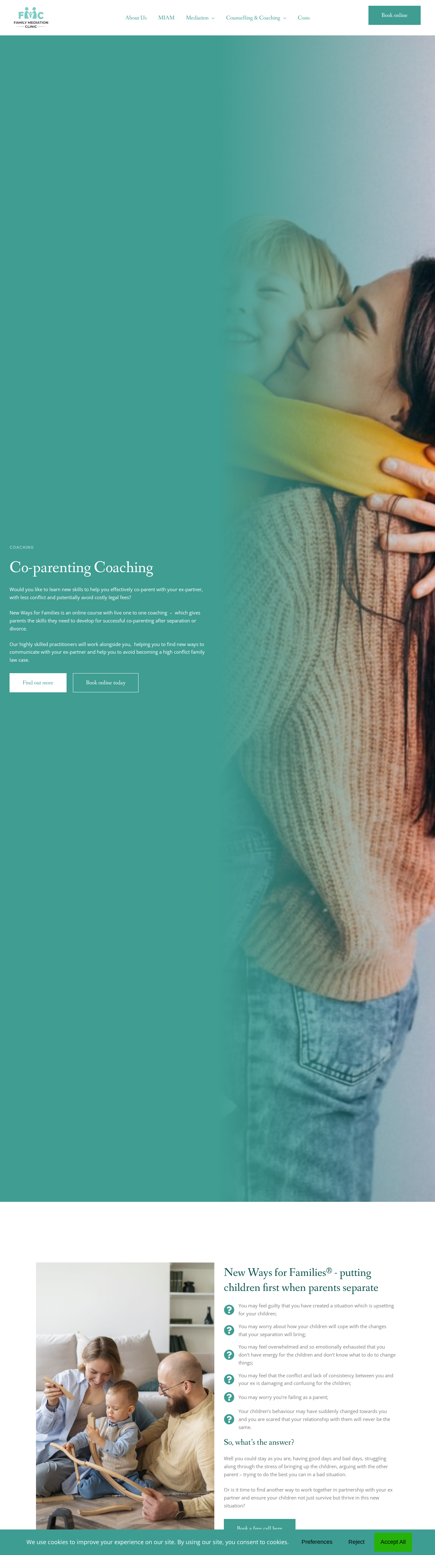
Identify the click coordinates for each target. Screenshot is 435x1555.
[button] (212, 18)
